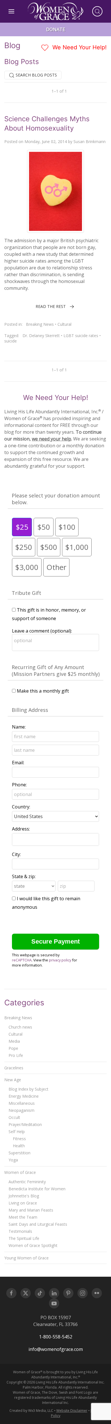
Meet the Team (23, 1217)
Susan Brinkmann (89, 141)
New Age (12, 1079)
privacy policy (60, 960)
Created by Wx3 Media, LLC (31, 1410)
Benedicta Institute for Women (37, 1188)
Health (19, 1145)
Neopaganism (21, 1110)
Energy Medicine (24, 1096)
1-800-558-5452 (55, 1337)
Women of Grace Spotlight (33, 1245)
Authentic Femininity (27, 1181)
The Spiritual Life (24, 1238)
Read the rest (51, 306)
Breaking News (40, 324)
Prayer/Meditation (25, 1124)
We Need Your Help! (79, 47)
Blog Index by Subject (28, 1089)
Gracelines (13, 1067)
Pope (13, 1048)
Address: (21, 829)
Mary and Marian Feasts (31, 1210)
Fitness (19, 1138)
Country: (21, 807)
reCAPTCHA (22, 960)
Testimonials (20, 1231)
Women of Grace (20, 1172)
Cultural (64, 324)
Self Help (17, 1131)
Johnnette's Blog (24, 1196)
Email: (18, 762)
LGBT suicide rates (80, 335)
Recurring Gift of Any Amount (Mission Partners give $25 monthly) (56, 670)
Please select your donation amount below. (56, 499)
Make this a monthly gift (43, 691)
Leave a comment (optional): (42, 631)
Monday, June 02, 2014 (45, 141)
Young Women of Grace (26, 1258)
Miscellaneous (22, 1103)
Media (14, 1041)
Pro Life (16, 1055)
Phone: (19, 785)
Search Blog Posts (36, 75)
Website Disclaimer (71, 1410)
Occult (14, 1117)
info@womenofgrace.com (55, 1349)
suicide (10, 341)
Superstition (19, 1152)
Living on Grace (23, 1203)
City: (16, 854)
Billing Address (30, 709)
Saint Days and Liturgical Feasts (38, 1224)
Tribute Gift (26, 592)
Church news (20, 1027)
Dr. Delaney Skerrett (41, 335)
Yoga (13, 1160)
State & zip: (24, 876)
